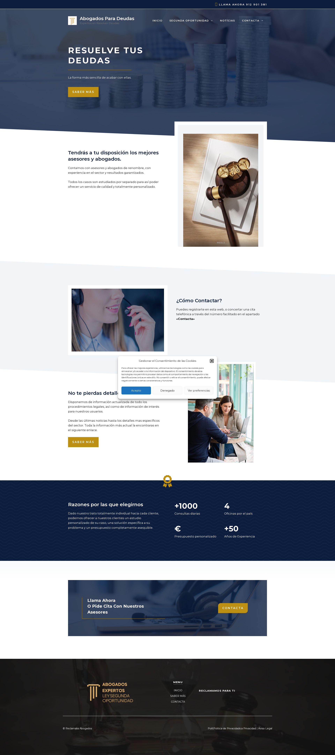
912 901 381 (256, 4)
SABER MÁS (178, 696)
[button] (212, 361)
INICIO (178, 690)
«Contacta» (185, 319)
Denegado (167, 390)
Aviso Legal (265, 728)
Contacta (250, 20)
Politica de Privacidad (226, 728)
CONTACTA (178, 701)
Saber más (83, 92)
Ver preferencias (199, 390)
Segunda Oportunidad (189, 20)
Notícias (227, 20)
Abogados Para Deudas (107, 18)
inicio (157, 20)
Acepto (136, 390)
